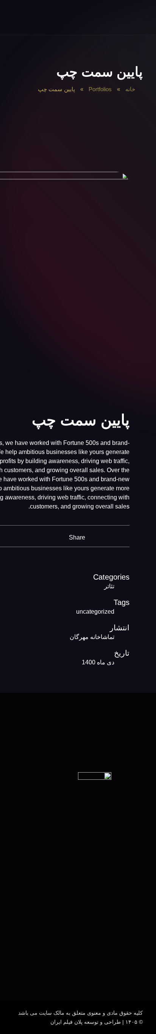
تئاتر (109, 586)
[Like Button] (112, 536)
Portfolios (100, 89)
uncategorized (95, 611)
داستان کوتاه (134, 916)
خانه (130, 89)
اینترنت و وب (133, 962)
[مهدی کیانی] (137, 19)
